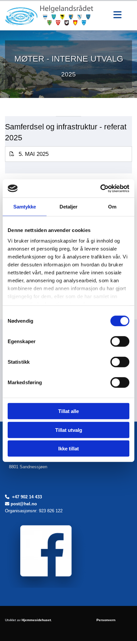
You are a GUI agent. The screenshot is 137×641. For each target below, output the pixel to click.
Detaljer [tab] (69, 206)
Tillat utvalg (68, 430)
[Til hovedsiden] (54, 15)
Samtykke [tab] (24, 206)
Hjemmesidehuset (36, 620)
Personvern (105, 620)
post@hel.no (24, 503)
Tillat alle (68, 411)
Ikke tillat (68, 448)
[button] (117, 15)
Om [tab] (112, 206)
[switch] (119, 341)
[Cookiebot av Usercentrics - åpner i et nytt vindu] (100, 188)
